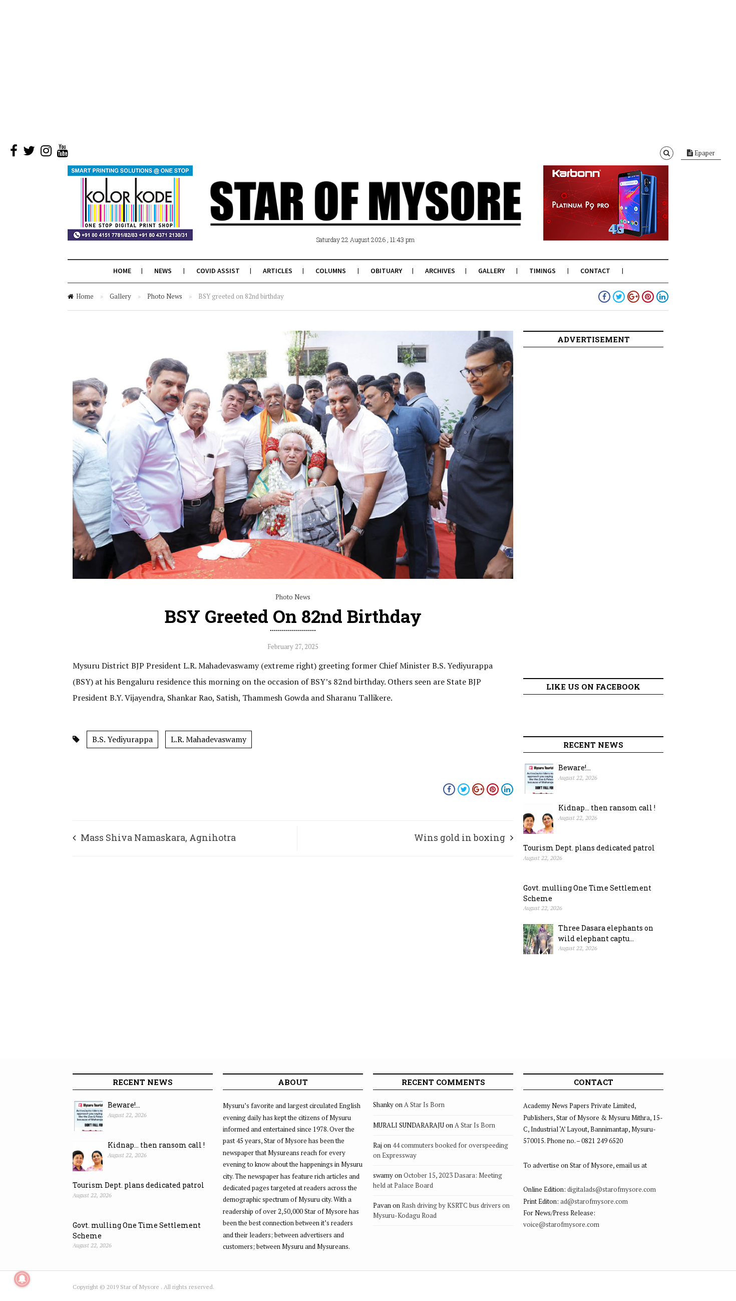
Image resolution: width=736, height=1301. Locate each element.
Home (122, 270)
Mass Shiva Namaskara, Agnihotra (158, 837)
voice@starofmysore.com (561, 1224)
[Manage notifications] (22, 1279)
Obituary (386, 270)
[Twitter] (29, 152)
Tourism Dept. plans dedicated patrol (589, 847)
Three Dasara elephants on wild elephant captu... (605, 933)
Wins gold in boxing (459, 837)
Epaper (704, 152)
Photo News (164, 296)
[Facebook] (14, 152)
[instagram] (46, 152)
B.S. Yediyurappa (122, 739)
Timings (542, 270)
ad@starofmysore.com (594, 1201)
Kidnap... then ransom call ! (606, 807)
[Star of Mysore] (343, 215)
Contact (595, 270)
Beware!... (574, 767)
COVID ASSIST (218, 270)
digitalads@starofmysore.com (611, 1189)
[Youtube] (62, 152)
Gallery (491, 270)
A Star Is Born (424, 1104)
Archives (440, 270)
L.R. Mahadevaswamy (208, 739)
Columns (330, 270)
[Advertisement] (300, 70)
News (163, 270)
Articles (277, 270)
